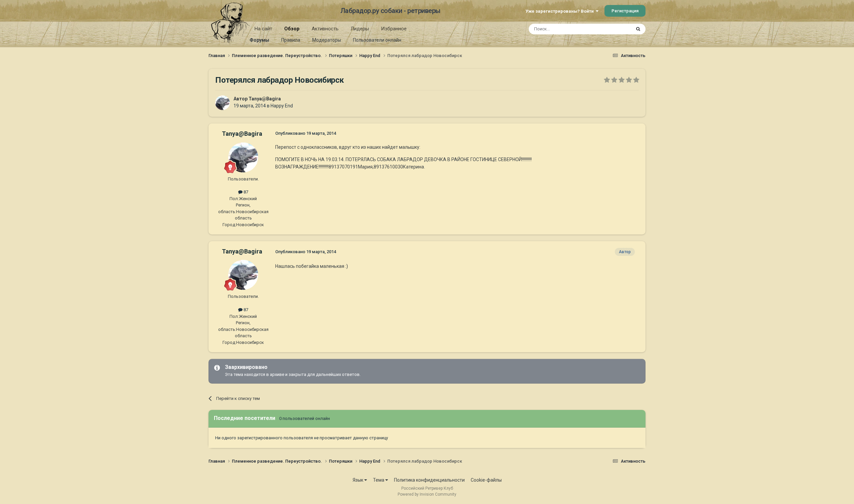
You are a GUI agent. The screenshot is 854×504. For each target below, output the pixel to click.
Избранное (394, 29)
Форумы (259, 40)
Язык (358, 480)
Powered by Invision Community (427, 494)
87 (245, 191)
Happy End (282, 105)
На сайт (263, 29)
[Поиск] (638, 29)
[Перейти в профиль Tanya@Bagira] (222, 102)
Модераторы (326, 40)
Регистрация (624, 10)
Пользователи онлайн (377, 40)
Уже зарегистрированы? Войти (560, 11)
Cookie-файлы (486, 480)
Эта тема (613, 29)
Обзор (292, 29)
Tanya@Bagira (265, 98)
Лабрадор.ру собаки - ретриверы (390, 11)
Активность (325, 29)
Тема (379, 480)
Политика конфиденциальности (429, 480)
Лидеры (360, 29)
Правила (290, 40)
